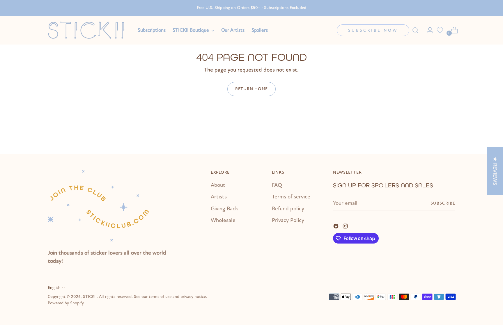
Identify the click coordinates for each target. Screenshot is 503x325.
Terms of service (291, 196)
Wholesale (223, 220)
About (218, 185)
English (54, 287)
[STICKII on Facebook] (336, 225)
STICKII (90, 296)
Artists (219, 196)
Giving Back (224, 208)
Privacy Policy (288, 220)
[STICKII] (88, 30)
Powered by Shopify (66, 303)
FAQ (277, 185)
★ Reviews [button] (495, 171)
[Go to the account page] (427, 30)
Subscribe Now (373, 30)
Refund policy (288, 208)
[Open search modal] (415, 30)
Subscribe (443, 203)
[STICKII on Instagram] (345, 225)
